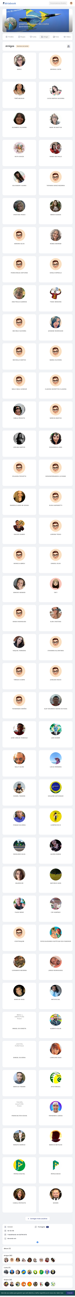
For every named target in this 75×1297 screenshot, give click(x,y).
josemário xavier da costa (34, 24)
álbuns (6, 1248)
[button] (58, 3)
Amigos (6, 1255)
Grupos (6, 1279)
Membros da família (22, 46)
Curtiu (6, 1267)
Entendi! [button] (70, 1293)
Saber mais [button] (59, 1293)
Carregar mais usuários (38, 1219)
